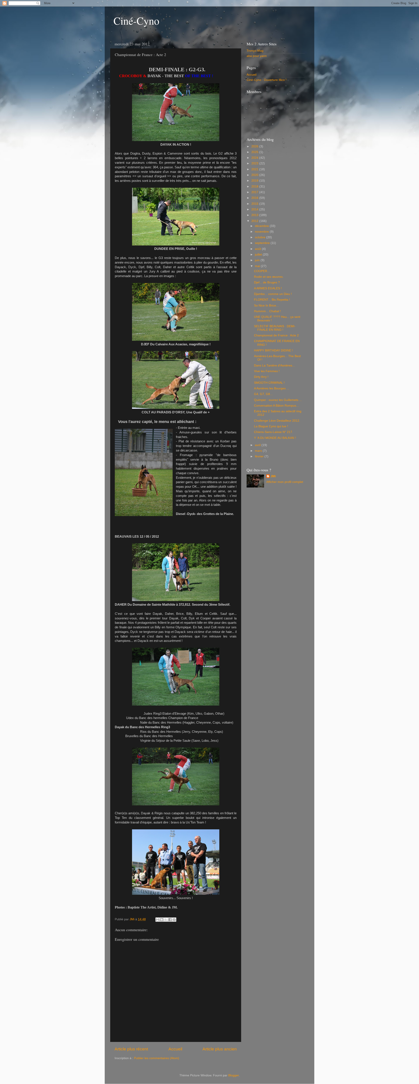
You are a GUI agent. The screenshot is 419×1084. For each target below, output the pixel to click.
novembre (262, 231)
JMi (273, 476)
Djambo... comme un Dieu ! (273, 294)
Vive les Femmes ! (267, 371)
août (258, 249)
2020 (255, 175)
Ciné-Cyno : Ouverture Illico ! (267, 80)
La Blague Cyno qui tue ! (271, 426)
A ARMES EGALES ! (268, 288)
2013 (255, 215)
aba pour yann (257, 56)
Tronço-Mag (255, 50)
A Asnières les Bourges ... (271, 388)
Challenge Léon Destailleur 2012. (277, 420)
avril (258, 445)
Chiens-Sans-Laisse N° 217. (273, 432)
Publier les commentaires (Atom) (156, 1058)
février (259, 456)
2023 (255, 163)
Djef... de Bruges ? (267, 282)
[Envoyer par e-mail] (157, 919)
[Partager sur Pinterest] (174, 919)
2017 (255, 192)
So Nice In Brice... (266, 305)
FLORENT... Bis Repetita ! (272, 299)
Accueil (175, 1049)
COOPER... (262, 271)
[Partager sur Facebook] (170, 919)
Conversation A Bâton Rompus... (276, 405)
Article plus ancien (220, 1049)
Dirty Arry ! (261, 376)
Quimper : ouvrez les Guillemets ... (278, 400)
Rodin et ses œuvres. (268, 276)
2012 (255, 221)
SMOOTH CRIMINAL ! (269, 382)
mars (259, 450)
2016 (255, 197)
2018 (255, 186)
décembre (262, 226)
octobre (260, 237)
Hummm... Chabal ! (267, 311)
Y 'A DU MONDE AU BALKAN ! (275, 438)
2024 (255, 157)
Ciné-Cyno (136, 20)
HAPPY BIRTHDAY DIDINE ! (273, 350)
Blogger (233, 1075)
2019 (255, 180)
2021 (255, 169)
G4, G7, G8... (263, 394)
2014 (255, 209)
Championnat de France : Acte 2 (276, 335)
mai (258, 266)
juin (258, 260)
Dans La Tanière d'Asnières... (274, 365)
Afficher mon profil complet (284, 482)
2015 (255, 203)
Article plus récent (131, 1049)
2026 (255, 146)
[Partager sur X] (166, 919)
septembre (263, 243)
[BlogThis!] (162, 919)
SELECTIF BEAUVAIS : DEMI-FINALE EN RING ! (274, 328)
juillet (259, 254)
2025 (255, 152)
